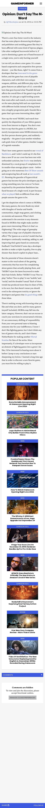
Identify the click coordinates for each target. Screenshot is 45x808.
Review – (22, 631)
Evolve (27, 161)
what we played (8, 194)
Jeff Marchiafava (12, 22)
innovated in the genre (27, 73)
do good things (31, 295)
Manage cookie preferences (22, 697)
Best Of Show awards (34, 171)
